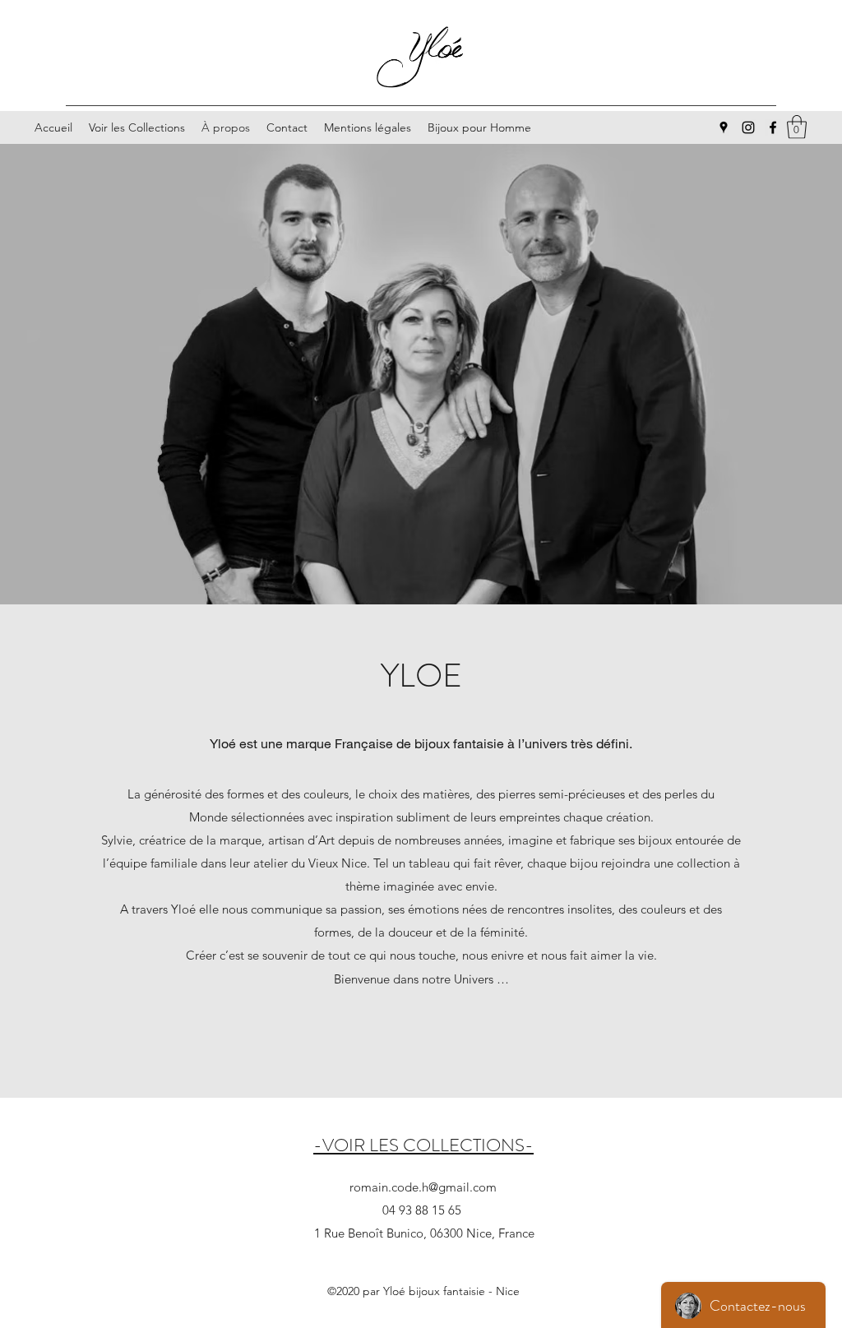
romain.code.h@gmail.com (423, 1187)
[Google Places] (723, 127)
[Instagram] (748, 127)
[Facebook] (773, 127)
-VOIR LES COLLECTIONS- (423, 1145)
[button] (797, 127)
